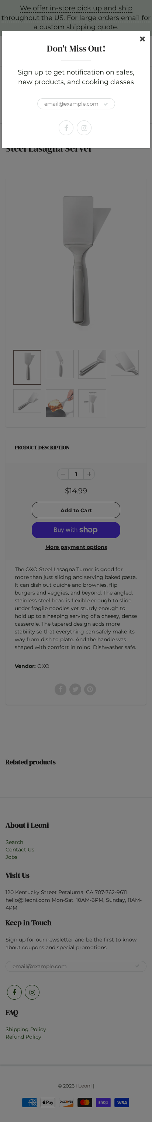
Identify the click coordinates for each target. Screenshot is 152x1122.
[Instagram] (84, 127)
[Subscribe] (105, 104)
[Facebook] (66, 127)
